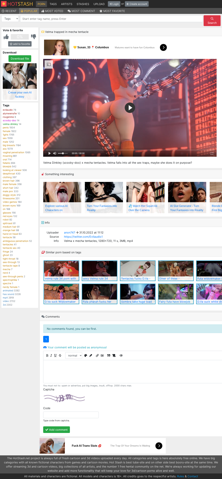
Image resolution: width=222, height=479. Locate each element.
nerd (5, 272)
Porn (41, 4)
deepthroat (9, 173)
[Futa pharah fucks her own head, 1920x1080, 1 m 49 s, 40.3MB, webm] (99, 294)
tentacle (7, 237)
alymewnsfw (10, 113)
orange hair (9, 230)
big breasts (9, 145)
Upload (99, 4)
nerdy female (10, 287)
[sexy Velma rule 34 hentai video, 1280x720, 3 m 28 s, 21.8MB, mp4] (99, 271)
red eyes (7, 216)
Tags (53, 4)
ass (5, 148)
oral (5, 159)
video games (10, 201)
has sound (8, 294)
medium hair (9, 226)
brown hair (9, 180)
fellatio (6, 163)
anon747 (69, 232)
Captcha (48, 389)
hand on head (10, 233)
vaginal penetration (13, 152)
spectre (7, 283)
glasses (7, 212)
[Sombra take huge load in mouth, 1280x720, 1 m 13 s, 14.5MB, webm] (137, 294)
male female (9, 184)
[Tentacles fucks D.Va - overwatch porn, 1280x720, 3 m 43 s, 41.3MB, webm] (137, 271)
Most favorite (114, 11)
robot (6, 219)
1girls (5, 134)
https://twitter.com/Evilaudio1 (83, 236)
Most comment (83, 11)
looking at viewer (12, 170)
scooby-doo (9, 120)
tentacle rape (10, 265)
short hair (8, 187)
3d (4, 304)
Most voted (53, 11)
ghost (6, 255)
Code (46, 408)
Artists (66, 4)
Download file (20, 58)
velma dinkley (10, 124)
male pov (8, 191)
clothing (7, 177)
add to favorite (21, 43)
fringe (6, 251)
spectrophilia (10, 280)
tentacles (8, 244)
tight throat (9, 258)
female (6, 131)
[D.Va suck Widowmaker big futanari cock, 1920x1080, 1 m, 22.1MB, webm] (61, 294)
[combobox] (111, 18)
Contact (192, 476)
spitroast (7, 223)
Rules (180, 476)
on (4, 209)
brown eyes (9, 205)
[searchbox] (112, 19)
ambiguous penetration (15, 241)
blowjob (7, 166)
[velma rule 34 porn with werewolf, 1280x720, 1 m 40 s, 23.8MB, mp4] (61, 271)
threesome (9, 198)
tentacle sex (9, 248)
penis (6, 127)
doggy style (9, 195)
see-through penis (13, 276)
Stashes (83, 4)
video (6, 301)
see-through (9, 262)
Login (115, 3)
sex (5, 138)
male (5, 141)
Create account (138, 3)
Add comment (58, 429)
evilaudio (8, 109)
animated (8, 290)
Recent (10, 11)
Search (212, 22)
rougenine (8, 117)
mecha (6, 269)
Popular (30, 11)
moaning (7, 155)
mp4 (5, 297)
